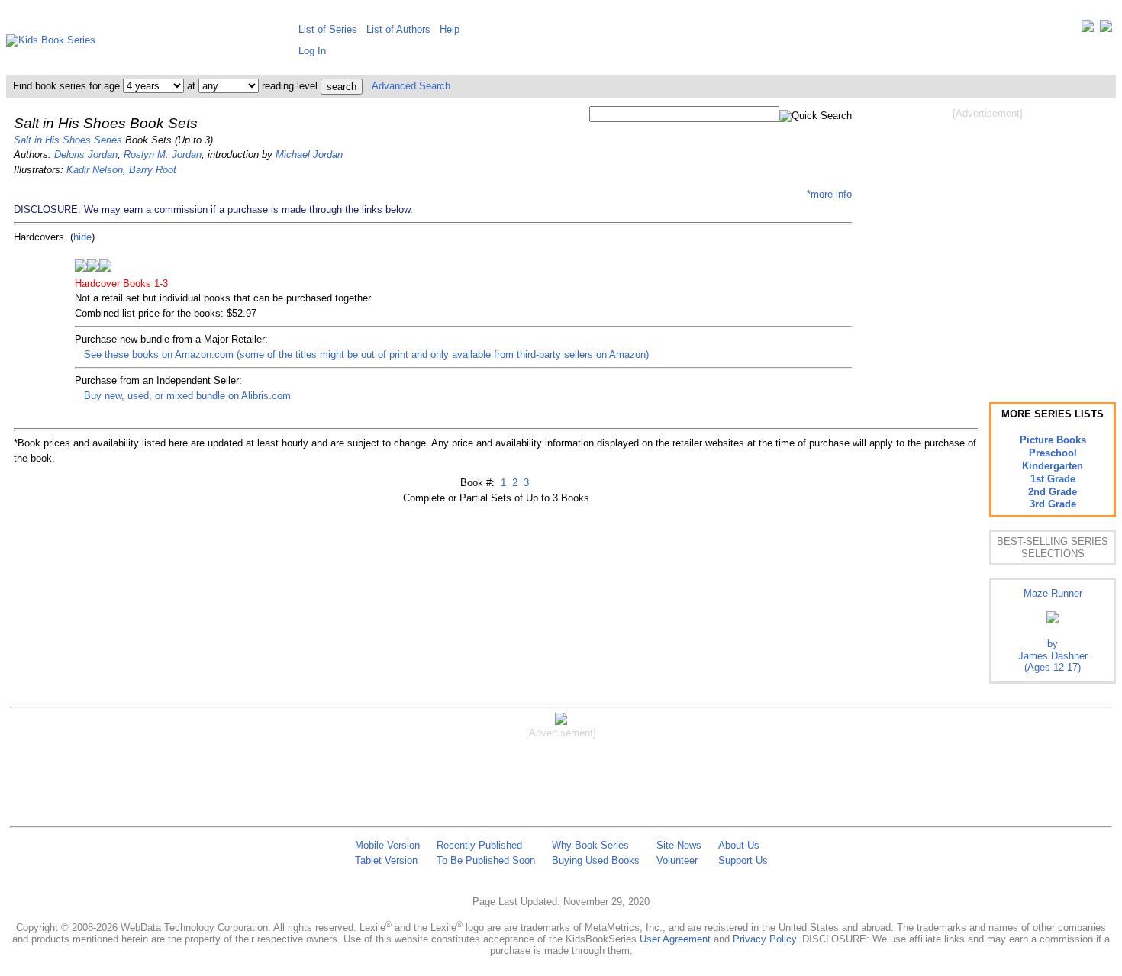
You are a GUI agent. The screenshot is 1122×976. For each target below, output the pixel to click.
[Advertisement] (987, 242)
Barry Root (152, 170)
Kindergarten (1052, 466)
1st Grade (1052, 479)
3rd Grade (1053, 504)
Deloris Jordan (86, 154)
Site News (678, 845)
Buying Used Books (596, 860)
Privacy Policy (764, 939)
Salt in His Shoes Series (68, 140)
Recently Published (479, 845)
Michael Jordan (309, 154)
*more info (829, 194)
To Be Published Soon (486, 860)
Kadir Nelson (94, 170)
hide (82, 237)
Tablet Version (386, 860)
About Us (738, 845)
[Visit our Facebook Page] (1106, 29)
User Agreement (675, 939)
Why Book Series (590, 845)
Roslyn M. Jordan (163, 154)
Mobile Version (387, 845)
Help (449, 29)
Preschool (1053, 453)
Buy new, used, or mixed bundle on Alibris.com (187, 395)
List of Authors (398, 29)
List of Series (327, 29)
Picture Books (1053, 440)
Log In (312, 50)
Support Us (743, 860)
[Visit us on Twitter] (1088, 29)
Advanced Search (411, 86)
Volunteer (677, 860)
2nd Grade (1052, 492)
